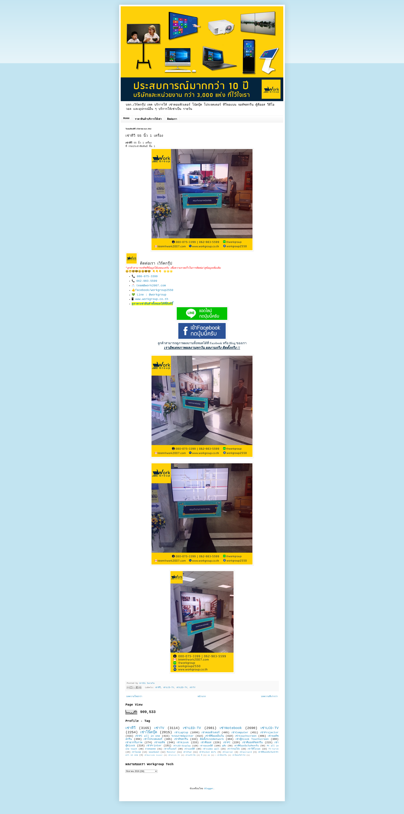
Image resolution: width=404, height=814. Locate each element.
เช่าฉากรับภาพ (133, 742)
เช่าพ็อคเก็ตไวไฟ (238, 755)
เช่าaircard (246, 752)
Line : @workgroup (151, 294)
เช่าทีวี (158, 687)
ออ (209, 755)
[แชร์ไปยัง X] (134, 687)
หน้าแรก (202, 696)
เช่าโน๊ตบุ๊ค (148, 732)
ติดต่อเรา (172, 119)
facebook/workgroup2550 (154, 290)
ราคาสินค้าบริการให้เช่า (148, 119)
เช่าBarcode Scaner (153, 755)
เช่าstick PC (174, 755)
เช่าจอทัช (159, 742)
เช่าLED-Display (182, 745)
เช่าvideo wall (211, 749)
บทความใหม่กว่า (134, 696)
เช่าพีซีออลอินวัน (214, 736)
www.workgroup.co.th (151, 299)
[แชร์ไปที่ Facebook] (137, 687)
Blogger (208, 788)
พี (201, 755)
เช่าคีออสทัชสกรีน (252, 742)
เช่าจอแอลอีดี (206, 745)
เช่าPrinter (154, 745)
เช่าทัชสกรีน (181, 739)
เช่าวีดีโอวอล (254, 749)
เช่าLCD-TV (168, 687)
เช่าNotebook (231, 728)
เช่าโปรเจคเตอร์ (153, 739)
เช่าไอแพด (136, 752)
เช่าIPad (187, 752)
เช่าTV (192, 687)
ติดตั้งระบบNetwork (212, 739)
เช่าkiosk (183, 742)
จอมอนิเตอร (154, 752)
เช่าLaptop (181, 732)
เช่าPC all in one (147, 736)
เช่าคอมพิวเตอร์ (211, 732)
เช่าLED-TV (181, 687)
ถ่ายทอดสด (150, 749)
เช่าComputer (240, 732)
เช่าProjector (269, 732)
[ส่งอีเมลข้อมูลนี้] (128, 687)
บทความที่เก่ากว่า (269, 696)
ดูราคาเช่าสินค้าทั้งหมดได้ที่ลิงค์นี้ (152, 303)
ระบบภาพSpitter (182, 736)
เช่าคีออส (206, 742)
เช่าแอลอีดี (189, 749)
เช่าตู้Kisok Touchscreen (252, 739)
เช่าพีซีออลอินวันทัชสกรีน (246, 745)
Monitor (171, 752)
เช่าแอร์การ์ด (190, 755)
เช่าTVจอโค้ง (233, 749)
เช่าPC (226, 742)
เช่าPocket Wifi (207, 752)
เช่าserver (228, 752)
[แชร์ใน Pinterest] (140, 687)
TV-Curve (273, 749)
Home (126, 118)
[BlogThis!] (131, 687)
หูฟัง (224, 745)
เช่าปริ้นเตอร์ (170, 749)
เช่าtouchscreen (245, 736)
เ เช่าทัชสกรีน (221, 755)
